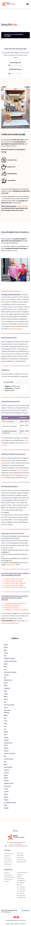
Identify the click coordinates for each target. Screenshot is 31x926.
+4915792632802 (17, 844)
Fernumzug (20, 470)
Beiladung (5, 421)
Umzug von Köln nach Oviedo (13, 579)
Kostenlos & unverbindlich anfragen (13, 35)
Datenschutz (22, 924)
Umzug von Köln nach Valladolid (14, 583)
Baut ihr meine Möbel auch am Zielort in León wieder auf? (14, 560)
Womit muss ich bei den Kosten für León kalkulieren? (15, 551)
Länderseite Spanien (16, 329)
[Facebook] (15, 917)
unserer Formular (22, 206)
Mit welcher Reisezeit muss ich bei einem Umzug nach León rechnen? (15, 537)
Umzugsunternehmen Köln (11, 920)
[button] (27, 4)
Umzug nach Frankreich (12, 606)
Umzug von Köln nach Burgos (13, 585)
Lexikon (12, 924)
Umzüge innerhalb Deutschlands (15, 603)
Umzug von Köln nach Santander (15, 587)
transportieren (10, 565)
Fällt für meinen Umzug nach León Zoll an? (14, 555)
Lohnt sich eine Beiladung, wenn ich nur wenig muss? (14, 564)
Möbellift (12, 475)
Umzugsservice (8, 869)
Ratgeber (7, 924)
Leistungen (7, 850)
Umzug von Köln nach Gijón (13, 581)
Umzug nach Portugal (11, 608)
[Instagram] (18, 917)
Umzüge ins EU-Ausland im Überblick (16, 610)
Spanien (16, 291)
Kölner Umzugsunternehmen (7, 291)
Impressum (17, 924)
